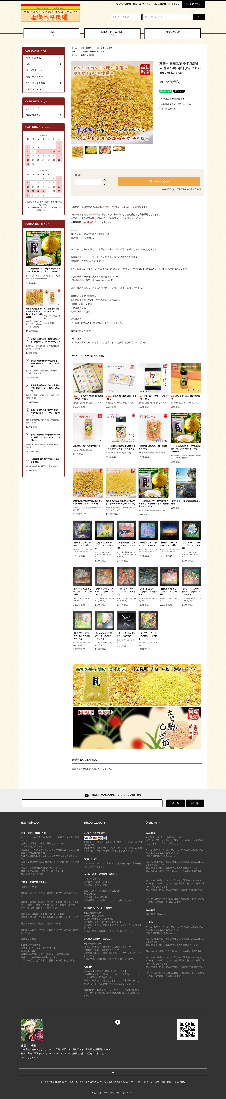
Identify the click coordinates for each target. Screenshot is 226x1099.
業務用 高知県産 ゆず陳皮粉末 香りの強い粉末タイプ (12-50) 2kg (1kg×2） (45, 413)
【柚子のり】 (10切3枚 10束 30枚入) (121, 397)
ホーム (74, 48)
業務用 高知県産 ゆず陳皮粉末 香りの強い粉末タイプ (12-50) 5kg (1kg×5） (45, 363)
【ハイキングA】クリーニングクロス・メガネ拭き (82, 592)
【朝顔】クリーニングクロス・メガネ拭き (148, 543)
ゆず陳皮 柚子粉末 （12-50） (93, 52)
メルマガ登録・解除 (128, 4)
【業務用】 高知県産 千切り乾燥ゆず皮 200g (153, 447)
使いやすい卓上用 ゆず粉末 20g (185, 397)
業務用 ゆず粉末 (87, 55)
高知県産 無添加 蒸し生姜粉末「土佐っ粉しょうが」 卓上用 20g (120, 447)
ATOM (182, 1082)
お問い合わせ (172, 32)
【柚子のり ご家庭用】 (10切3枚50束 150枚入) (88, 397)
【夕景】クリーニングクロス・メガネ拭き (169, 543)
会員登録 (162, 4)
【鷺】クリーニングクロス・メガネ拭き (126, 634)
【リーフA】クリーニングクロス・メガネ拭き (148, 636)
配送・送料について (78, 1082)
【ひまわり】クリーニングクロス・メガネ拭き (104, 545)
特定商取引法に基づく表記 (189, 189)
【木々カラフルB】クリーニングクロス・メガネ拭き (104, 592)
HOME (51, 33)
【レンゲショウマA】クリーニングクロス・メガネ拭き (82, 636)
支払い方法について (58, 1082)
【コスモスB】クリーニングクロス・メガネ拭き (191, 545)
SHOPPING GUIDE (112, 33)
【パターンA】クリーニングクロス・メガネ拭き (126, 592)
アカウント (147, 4)
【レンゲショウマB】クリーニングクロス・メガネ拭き (104, 636)
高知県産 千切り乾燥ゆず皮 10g (86, 446)
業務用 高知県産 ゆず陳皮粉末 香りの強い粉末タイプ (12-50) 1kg (87, 502)
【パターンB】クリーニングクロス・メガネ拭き (148, 592)
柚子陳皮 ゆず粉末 (104, 48)
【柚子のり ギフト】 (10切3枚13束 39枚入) (154, 397)
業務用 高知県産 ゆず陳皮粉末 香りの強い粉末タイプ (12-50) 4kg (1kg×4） (45, 388)
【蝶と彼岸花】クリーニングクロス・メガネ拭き (126, 545)
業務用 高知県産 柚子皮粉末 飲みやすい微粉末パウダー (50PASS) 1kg (120, 502)
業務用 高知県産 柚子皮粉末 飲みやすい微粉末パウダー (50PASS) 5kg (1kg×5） (45, 437)
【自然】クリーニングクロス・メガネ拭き (82, 543)
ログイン (175, 4)
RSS (176, 1082)
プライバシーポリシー (141, 1082)
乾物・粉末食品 (87, 48)
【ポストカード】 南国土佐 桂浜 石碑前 (185, 502)
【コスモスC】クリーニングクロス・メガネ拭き (169, 592)
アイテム (195, 4)
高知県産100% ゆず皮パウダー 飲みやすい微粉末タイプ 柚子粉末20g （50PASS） (154, 503)
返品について (168, 189)
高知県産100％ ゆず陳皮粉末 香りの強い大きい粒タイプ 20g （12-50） (186, 449)
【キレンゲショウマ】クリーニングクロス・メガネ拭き (191, 592)
